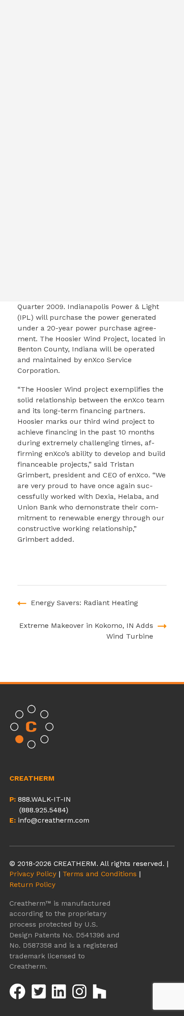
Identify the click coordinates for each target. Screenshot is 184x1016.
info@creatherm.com (53, 820)
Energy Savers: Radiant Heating (84, 602)
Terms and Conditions (100, 874)
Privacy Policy (32, 874)
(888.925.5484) (43, 810)
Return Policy (32, 884)
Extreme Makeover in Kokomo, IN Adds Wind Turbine (86, 630)
